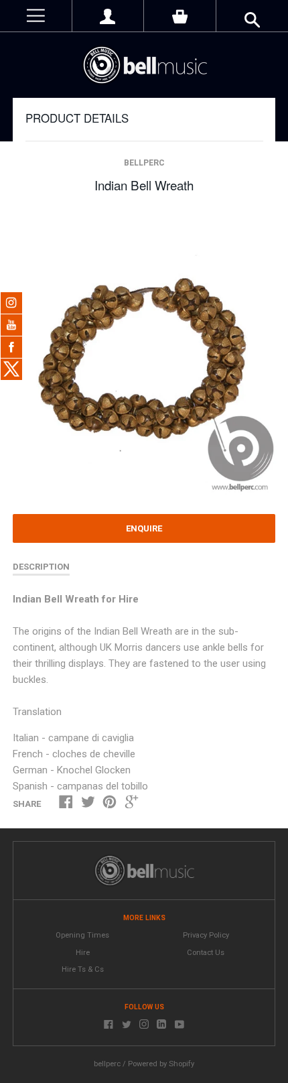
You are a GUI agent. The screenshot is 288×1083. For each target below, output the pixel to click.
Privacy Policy (206, 935)
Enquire (144, 528)
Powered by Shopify (161, 1064)
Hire (83, 952)
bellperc (144, 163)
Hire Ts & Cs (83, 969)
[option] (144, 354)
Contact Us (205, 952)
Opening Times (82, 935)
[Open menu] (36, 15)
